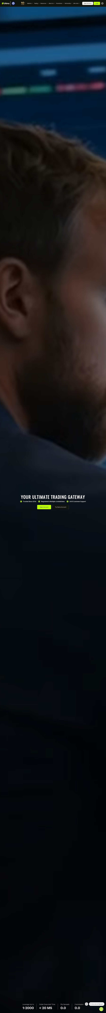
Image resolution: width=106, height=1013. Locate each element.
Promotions (59, 3)
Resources (43, 3)
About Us (51, 3)
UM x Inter (76, 3)
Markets (29, 3)
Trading (36, 3)
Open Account (44, 507)
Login (96, 3)
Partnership (68, 3)
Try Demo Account (60, 507)
